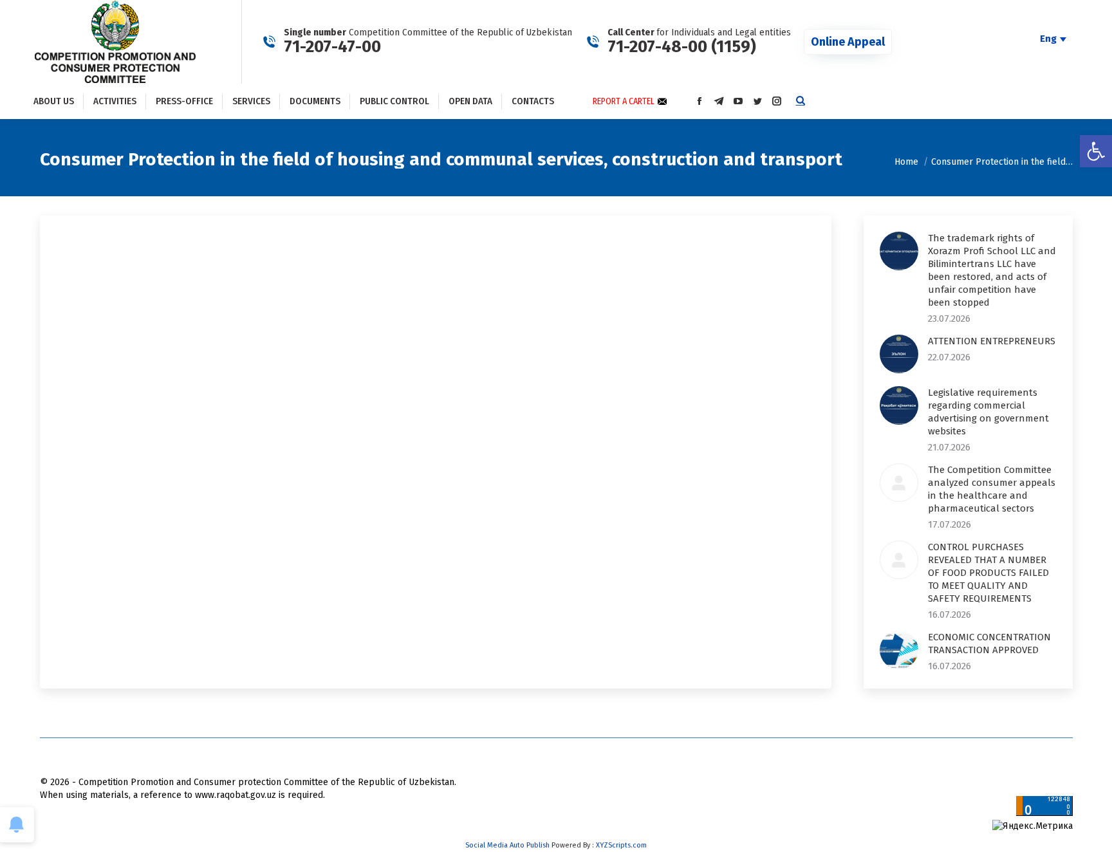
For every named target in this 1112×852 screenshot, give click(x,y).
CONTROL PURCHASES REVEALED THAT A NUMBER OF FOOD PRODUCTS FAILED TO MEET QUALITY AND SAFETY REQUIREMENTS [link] (988, 572)
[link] (1096, 151)
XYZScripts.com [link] (621, 845)
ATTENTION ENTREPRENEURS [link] (991, 341)
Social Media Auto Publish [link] (507, 845)
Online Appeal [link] (848, 42)
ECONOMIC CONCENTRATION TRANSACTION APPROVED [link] (989, 643)
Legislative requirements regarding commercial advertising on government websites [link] (988, 412)
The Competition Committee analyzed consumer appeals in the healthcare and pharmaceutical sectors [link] (991, 489)
